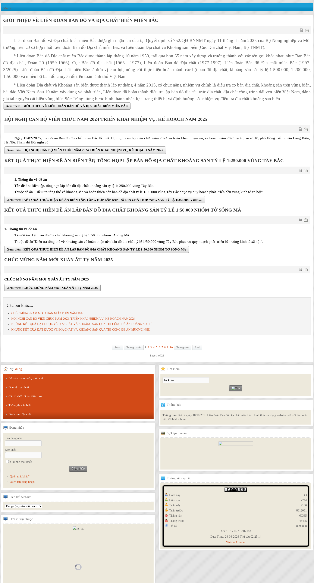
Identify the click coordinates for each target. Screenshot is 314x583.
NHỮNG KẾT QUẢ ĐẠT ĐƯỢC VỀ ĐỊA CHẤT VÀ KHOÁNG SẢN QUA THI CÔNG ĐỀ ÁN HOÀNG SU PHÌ (82, 325)
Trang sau (182, 348)
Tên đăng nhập (14, 439)
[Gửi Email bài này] (307, 30)
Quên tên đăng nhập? (22, 482)
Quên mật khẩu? (19, 477)
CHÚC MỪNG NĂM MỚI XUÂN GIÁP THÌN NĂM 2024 (47, 314)
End (197, 348)
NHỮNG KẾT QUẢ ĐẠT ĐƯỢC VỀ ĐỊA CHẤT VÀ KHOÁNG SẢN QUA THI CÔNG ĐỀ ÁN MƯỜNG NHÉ (80, 330)
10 (171, 348)
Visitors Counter (236, 543)
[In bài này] (301, 30)
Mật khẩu (10, 450)
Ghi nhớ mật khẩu (21, 462)
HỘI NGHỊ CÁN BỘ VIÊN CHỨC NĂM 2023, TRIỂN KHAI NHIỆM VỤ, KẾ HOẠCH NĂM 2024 (73, 319)
